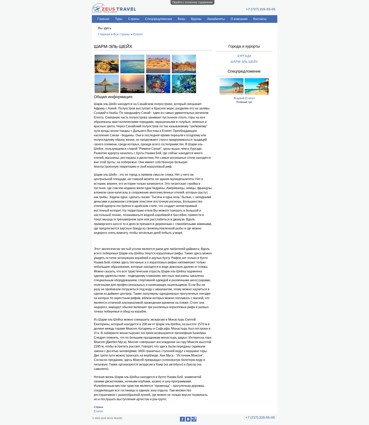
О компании (239, 19)
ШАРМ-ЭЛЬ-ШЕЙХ (244, 61)
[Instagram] (197, 420)
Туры (118, 19)
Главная (103, 19)
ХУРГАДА (244, 56)
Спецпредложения (158, 19)
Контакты (260, 19)
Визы (181, 19)
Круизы (196, 19)
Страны (133, 19)
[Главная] (114, 11)
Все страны (121, 34)
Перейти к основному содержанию (192, 2)
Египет (138, 34)
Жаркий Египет (244, 98)
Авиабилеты (216, 19)
